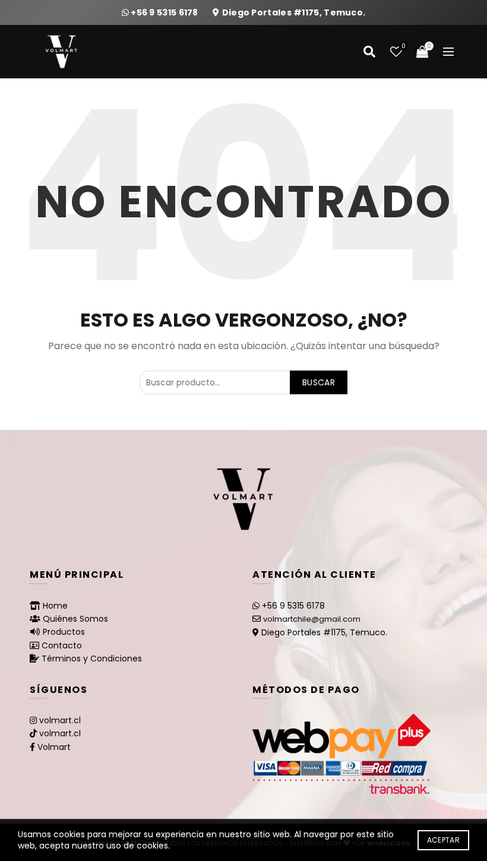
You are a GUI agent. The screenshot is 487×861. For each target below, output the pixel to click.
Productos (64, 632)
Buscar (318, 382)
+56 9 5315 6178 (165, 12)
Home (55, 606)
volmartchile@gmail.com (311, 619)
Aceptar (443, 840)
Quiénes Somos (75, 619)
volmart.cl (60, 720)
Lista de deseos (403, 46)
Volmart (54, 747)
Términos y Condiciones (92, 658)
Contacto (62, 645)
